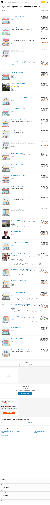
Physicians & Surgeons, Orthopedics (31, 18)
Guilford (8, 360)
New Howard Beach (29, 422)
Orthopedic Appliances (21, 433)
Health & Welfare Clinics (34, 110)
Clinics (25, 244)
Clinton (27, 420)
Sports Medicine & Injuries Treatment (41, 433)
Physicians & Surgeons (28, 29)
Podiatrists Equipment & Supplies (36, 270)
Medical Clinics (27, 40)
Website (12, 19)
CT (4, 360)
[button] (47, 2)
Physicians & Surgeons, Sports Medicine (40, 432)
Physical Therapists (4, 435)
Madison (14, 420)
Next (31, 364)
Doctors (12, 360)
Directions (16, 258)
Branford (2, 420)
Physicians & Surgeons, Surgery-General (31, 85)
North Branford (41, 420)
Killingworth (3, 422)
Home (2, 360)
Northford (15, 422)
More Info (20, 258)
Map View (5, 10)
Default (46, 10)
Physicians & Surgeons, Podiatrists (17, 18)
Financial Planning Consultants (32, 305)
